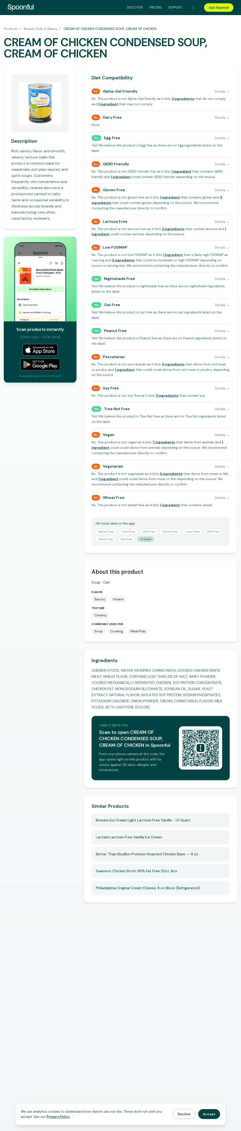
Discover (135, 7)
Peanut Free (115, 330)
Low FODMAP (115, 247)
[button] (183, 99)
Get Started (219, 7)
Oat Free (112, 304)
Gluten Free (114, 189)
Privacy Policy (58, 1117)
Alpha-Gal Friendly (120, 91)
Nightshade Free (119, 278)
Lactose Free (115, 221)
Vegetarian (113, 466)
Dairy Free (112, 117)
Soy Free (111, 388)
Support (175, 7)
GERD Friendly (116, 164)
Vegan (108, 434)
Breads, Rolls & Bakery (41, 29)
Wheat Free (114, 497)
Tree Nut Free (117, 408)
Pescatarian (114, 356)
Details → (222, 91)
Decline (184, 1114)
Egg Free (112, 137)
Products (11, 29)
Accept (209, 1114)
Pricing (155, 7)
